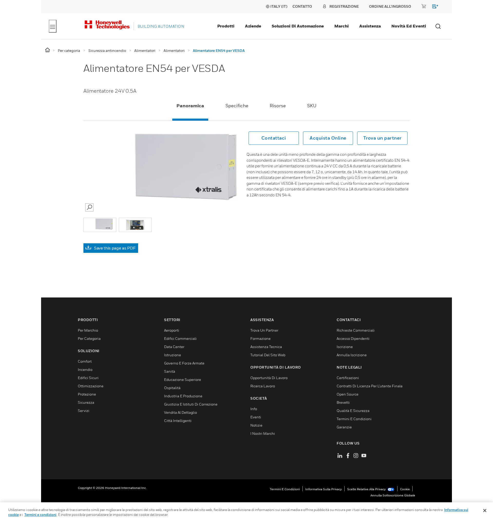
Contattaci (273, 138)
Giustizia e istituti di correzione (190, 404)
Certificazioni (348, 377)
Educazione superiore (182, 379)
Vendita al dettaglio (180, 412)
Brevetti (343, 402)
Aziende (253, 25)
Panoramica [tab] (190, 105)
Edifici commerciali (180, 338)
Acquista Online (328, 138)
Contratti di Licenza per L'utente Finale (370, 386)
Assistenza (370, 25)
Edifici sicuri (88, 377)
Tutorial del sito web (267, 355)
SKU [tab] (312, 105)
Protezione (87, 394)
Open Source (347, 394)
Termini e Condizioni (354, 419)
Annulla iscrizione (352, 355)
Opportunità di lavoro (269, 377)
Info (253, 409)
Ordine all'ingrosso (390, 6)
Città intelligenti (178, 420)
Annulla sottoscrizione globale (393, 495)
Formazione (260, 338)
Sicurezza (86, 402)
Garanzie (344, 427)
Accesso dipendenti (353, 338)
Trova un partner (382, 138)
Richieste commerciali (356, 330)
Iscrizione (345, 346)
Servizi (83, 410)
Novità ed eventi (408, 25)
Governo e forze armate (184, 363)
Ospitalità (172, 388)
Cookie (405, 489)
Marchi (341, 25)
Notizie (256, 425)
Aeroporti (171, 330)
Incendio (85, 369)
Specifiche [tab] (236, 105)
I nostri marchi (262, 433)
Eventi (255, 417)
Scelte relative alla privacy (366, 489)
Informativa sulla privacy (323, 489)
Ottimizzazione (90, 386)
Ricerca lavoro (262, 386)
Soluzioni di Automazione (298, 25)
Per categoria (89, 338)
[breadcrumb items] (48, 50)
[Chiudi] (484, 510)
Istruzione (172, 355)
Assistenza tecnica (266, 346)
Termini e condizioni (285, 489)
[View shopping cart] (432, 7)
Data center (174, 346)
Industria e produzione (183, 396)
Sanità (169, 371)
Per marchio (88, 330)
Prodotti (225, 25)
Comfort (85, 361)
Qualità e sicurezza (353, 410)
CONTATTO (302, 6)
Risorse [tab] (278, 105)
